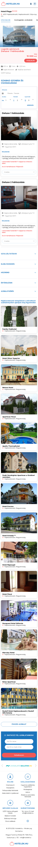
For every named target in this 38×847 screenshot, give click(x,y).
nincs (26, 811)
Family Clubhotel (9, 329)
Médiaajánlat (27, 789)
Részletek (5, 152)
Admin (28, 792)
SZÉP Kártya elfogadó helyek (10, 812)
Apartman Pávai (9, 417)
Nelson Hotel (7, 387)
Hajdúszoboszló (9, 331)
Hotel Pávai (7, 594)
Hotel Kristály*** (9, 536)
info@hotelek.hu (27, 813)
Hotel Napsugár (8, 565)
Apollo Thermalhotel (11, 446)
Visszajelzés (10, 788)
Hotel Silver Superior (11, 358)
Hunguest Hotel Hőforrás (12, 623)
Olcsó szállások (10, 821)
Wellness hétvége (10, 818)
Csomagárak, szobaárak (23, 20)
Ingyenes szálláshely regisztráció (28, 786)
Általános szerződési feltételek (28, 796)
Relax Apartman (9, 682)
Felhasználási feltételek (10, 790)
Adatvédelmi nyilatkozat (10, 793)
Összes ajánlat (19, 724)
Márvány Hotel (8, 653)
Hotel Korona (7, 506)
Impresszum (10, 785)
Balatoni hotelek (10, 816)
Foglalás (31, 60)
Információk (5, 20)
